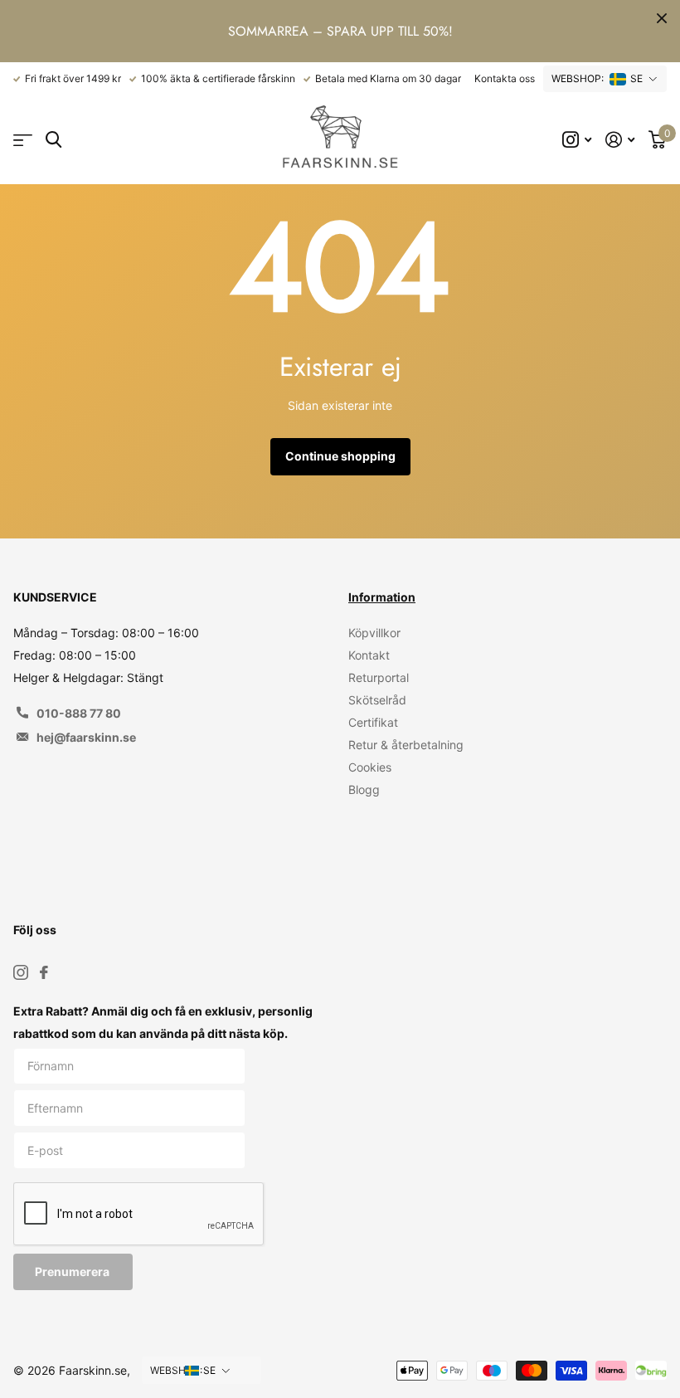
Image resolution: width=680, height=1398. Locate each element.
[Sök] (53, 139)
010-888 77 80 (78, 713)
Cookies (369, 767)
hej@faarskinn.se (86, 737)
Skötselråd (377, 700)
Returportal (378, 677)
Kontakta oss (504, 78)
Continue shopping (340, 456)
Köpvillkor (374, 633)
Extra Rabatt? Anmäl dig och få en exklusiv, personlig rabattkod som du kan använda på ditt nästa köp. (163, 1022)
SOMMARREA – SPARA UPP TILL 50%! (340, 31)
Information (381, 597)
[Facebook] (44, 972)
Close (662, 18)
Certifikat (373, 722)
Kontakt (369, 655)
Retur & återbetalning (406, 745)
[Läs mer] (577, 139)
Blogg (364, 789)
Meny (22, 140)
